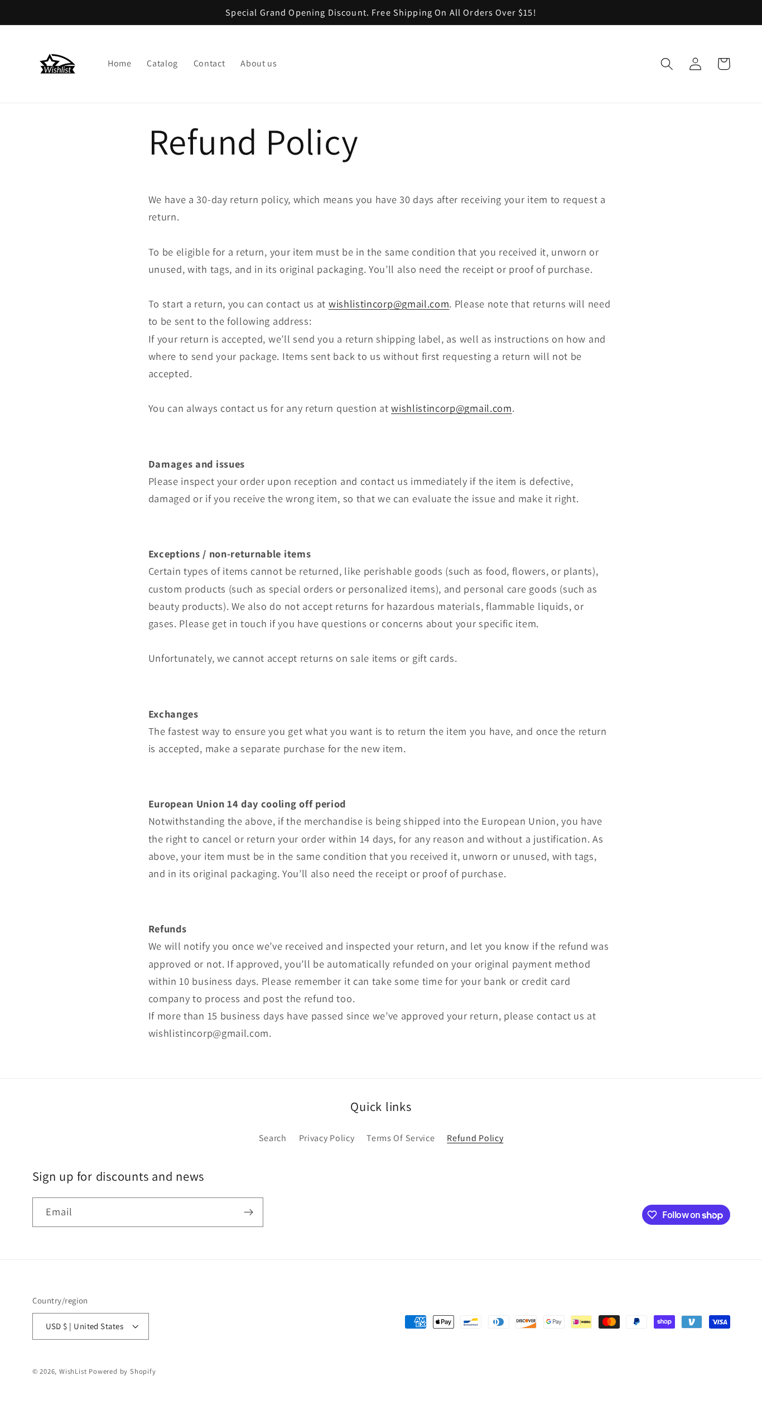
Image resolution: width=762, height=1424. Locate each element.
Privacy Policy (327, 1138)
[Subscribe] (248, 1212)
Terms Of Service (400, 1138)
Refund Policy (475, 1138)
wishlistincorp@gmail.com (389, 303)
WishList (72, 1371)
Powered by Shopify (122, 1371)
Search (273, 1138)
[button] (667, 64)
